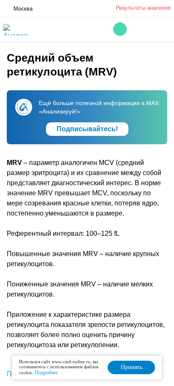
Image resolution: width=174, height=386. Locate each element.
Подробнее (46, 372)
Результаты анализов (143, 8)
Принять (131, 367)
